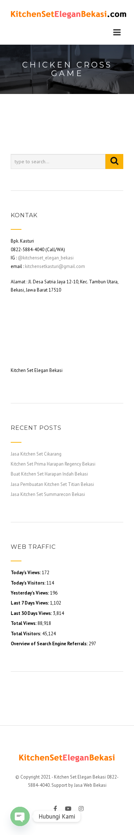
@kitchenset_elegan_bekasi (46, 258)
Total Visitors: (26, 634)
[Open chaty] (20, 816)
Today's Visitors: (28, 583)
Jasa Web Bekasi (90, 785)
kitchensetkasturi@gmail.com (55, 266)
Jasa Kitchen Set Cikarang (36, 454)
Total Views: (24, 623)
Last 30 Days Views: (32, 613)
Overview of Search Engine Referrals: (50, 644)
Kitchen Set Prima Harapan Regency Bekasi (53, 464)
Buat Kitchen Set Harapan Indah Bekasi (49, 474)
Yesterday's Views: (30, 593)
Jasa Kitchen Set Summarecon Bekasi (48, 494)
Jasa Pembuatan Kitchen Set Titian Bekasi (52, 484)
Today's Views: (26, 573)
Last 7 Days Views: (30, 603)
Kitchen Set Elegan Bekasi (80, 777)
